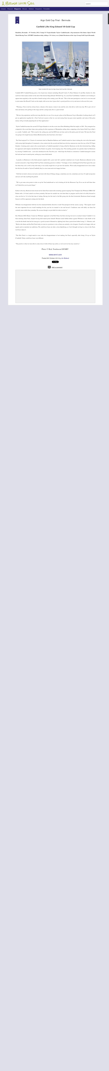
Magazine (17, 9)
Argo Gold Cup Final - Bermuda (55, 20)
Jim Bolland (65, 258)
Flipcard (10, 9)
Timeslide (46, 9)
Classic (3, 9)
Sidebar (31, 9)
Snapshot (38, 9)
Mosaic (24, 9)
